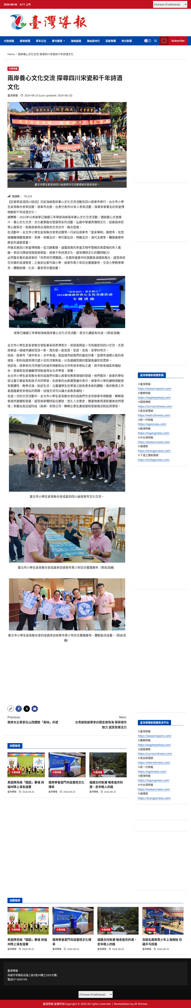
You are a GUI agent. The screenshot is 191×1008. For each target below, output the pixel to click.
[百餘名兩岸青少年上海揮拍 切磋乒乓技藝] (163, 920)
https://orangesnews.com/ (154, 450)
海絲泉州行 (93, 40)
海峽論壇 (76, 40)
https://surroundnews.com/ (155, 406)
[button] (155, 40)
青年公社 (41, 40)
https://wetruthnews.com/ (154, 415)
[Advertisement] (67, 676)
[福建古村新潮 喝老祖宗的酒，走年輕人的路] (108, 764)
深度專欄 (110, 40)
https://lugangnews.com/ (153, 433)
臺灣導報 (12, 95)
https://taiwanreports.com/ (154, 388)
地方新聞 (126, 40)
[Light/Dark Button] (147, 41)
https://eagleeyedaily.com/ (154, 397)
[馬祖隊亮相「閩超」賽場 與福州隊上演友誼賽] (26, 764)
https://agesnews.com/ (152, 424)
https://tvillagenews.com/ (154, 459)
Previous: (32, 719)
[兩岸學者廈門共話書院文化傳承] (67, 764)
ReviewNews (122, 1004)
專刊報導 (57, 40)
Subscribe (177, 40)
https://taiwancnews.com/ (154, 442)
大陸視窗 (9, 40)
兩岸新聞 (25, 40)
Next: (100, 722)
